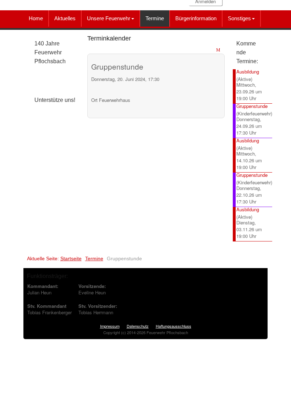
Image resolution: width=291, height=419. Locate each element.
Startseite (71, 258)
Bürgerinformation (195, 18)
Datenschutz (138, 326)
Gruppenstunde (252, 106)
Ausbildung (247, 71)
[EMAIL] (219, 50)
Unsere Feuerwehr (108, 18)
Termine (155, 18)
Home (36, 18)
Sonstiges (239, 18)
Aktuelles (65, 18)
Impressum (110, 326)
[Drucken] (212, 50)
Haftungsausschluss (173, 326)
